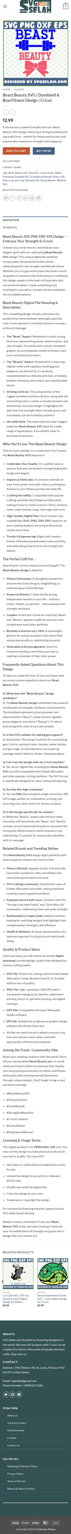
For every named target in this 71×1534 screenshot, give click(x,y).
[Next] (68, 1289)
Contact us (13, 1445)
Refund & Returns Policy (21, 1488)
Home (7, 89)
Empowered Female (41, 176)
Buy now (43, 150)
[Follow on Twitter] (6, 1394)
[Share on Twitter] (19, 198)
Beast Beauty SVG (18, 172)
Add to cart (16, 150)
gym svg (19, 180)
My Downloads (15, 1430)
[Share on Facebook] (13, 198)
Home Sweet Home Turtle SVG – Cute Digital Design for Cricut (52, 1298)
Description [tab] (11, 220)
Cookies (11, 1437)
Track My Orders (16, 1422)
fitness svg (8, 180)
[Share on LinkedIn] (39, 198)
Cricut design (47, 172)
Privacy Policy (15, 1473)
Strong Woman (48, 180)
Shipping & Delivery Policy (22, 1466)
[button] (5, 6)
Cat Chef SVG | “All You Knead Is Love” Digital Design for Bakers (16, 1298)
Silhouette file (32, 180)
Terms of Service (16, 1481)
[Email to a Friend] (26, 198)
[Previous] (3, 1289)
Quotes (19, 89)
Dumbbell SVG (22, 176)
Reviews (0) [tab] (10, 227)
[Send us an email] (13, 1394)
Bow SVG (34, 172)
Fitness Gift (59, 176)
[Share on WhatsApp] (6, 198)
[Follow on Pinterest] (19, 1394)
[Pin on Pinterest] (32, 198)
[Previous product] (13, 112)
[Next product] (6, 112)
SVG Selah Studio (19, 189)
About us (12, 1415)
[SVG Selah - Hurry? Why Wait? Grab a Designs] (35, 6)
